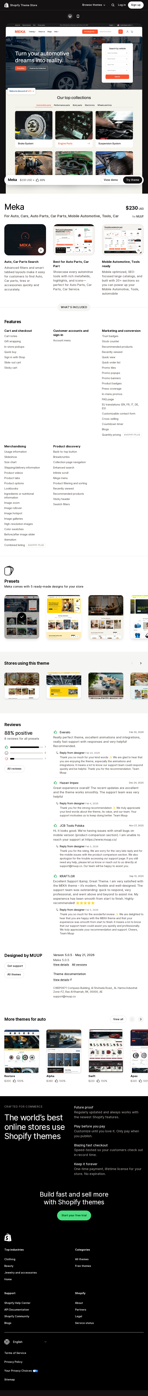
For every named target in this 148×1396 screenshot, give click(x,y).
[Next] (141, 663)
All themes (14, 974)
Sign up (136, 5)
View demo (111, 180)
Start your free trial (74, 1215)
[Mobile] (78, 16)
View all (118, 1019)
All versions (79, 964)
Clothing (9, 1259)
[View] (21, 686)
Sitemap (9, 1379)
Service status (84, 1323)
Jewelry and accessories (20, 1272)
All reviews (14, 768)
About (79, 1303)
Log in (122, 5)
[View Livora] (105, 617)
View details (61, 964)
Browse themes (92, 5)
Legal (78, 1316)
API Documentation (16, 1309)
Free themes (83, 1266)
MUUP (140, 216)
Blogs (7, 1323)
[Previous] (132, 663)
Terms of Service (15, 1353)
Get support (15, 966)
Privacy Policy (13, 1361)
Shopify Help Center (17, 1303)
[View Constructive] (63, 617)
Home (8, 1279)
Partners (80, 1309)
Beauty (8, 1266)
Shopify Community (16, 1316)
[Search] (113, 5)
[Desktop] (70, 16)
